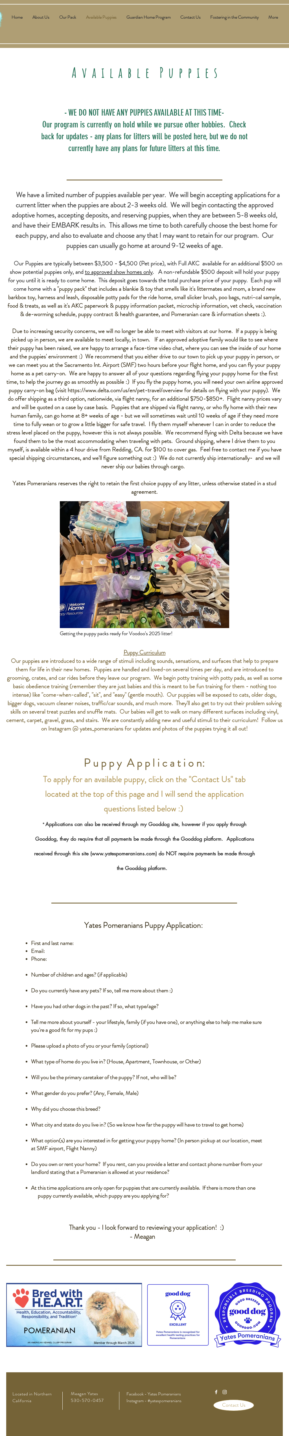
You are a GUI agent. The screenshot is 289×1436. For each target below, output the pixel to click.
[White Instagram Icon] (224, 1392)
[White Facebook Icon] (216, 1392)
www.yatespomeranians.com (124, 853)
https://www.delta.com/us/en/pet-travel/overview (125, 390)
